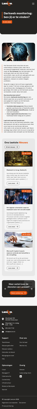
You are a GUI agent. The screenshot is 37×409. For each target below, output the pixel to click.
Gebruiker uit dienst (8, 352)
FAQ (3, 359)
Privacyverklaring (7, 406)
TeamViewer (6, 342)
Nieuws (22, 369)
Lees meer (11, 183)
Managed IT (6, 373)
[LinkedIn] (21, 376)
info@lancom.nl (10, 331)
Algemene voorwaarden (10, 402)
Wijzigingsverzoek (8, 355)
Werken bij (23, 345)
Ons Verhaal (23, 342)
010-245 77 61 (9, 328)
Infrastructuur (6, 383)
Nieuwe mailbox (7, 349)
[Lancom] (7, 3)
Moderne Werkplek (8, 386)
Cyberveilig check (25, 373)
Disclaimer (22, 402)
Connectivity (6, 379)
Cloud (4, 369)
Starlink (4, 389)
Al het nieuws (10, 147)
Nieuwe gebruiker (8, 345)
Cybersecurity (6, 376)
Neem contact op (17, 293)
